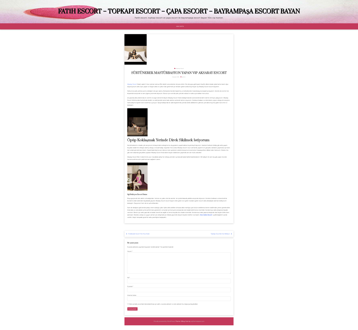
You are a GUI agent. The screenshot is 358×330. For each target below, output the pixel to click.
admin (184, 77)
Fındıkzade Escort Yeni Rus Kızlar (139, 234)
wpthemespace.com (197, 321)
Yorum (129, 251)
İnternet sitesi (131, 295)
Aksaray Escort (180, 68)
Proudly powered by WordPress (164, 321)
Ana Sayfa (180, 26)
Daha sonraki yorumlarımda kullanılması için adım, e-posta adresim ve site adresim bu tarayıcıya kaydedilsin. (163, 304)
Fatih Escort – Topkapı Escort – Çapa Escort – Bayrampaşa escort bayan (179, 11)
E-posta (130, 286)
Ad (128, 277)
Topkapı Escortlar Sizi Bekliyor (220, 234)
